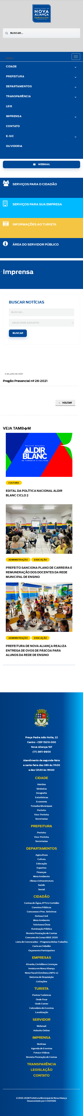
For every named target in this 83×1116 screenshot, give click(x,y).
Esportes (41, 868)
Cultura (41, 859)
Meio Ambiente (41, 876)
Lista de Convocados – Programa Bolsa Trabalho (42, 942)
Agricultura (42, 855)
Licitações (41, 982)
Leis (9, 106)
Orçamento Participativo (41, 951)
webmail (43, 164)
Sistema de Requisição (41, 977)
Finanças (41, 872)
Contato (13, 126)
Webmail (41, 1026)
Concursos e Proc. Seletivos (41, 912)
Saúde (41, 885)
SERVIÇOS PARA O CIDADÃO (35, 184)
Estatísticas (41, 797)
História (41, 784)
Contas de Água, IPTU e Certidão (41, 903)
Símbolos (41, 789)
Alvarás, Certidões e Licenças (41, 964)
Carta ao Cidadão (41, 946)
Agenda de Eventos (41, 1048)
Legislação (42, 1069)
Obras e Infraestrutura (41, 881)
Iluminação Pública (41, 929)
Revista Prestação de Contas (41, 933)
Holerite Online (41, 1031)
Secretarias (41, 819)
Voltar (67, 403)
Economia (41, 802)
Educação (41, 864)
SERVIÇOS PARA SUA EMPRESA (37, 204)
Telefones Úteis (41, 925)
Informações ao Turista (34, 224)
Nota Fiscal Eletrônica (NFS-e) (41, 973)
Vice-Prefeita (41, 815)
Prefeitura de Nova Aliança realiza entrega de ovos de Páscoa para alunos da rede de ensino (36, 651)
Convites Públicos (41, 907)
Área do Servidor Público (36, 244)
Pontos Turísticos (41, 995)
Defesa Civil (41, 916)
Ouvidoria (14, 146)
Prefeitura (15, 76)
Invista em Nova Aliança (41, 969)
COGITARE (50, 1101)
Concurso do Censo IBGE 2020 (41, 938)
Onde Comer (41, 1004)
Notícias (41, 1044)
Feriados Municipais (41, 806)
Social (41, 889)
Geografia (41, 793)
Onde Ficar (41, 1000)
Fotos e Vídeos (41, 1053)
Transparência (41, 1064)
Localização (41, 1012)
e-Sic (10, 136)
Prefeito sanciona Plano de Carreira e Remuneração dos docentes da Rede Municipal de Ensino (39, 572)
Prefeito (41, 810)
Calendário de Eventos (41, 1008)
